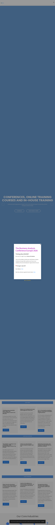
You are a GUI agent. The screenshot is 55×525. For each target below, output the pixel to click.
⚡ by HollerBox (27, 280)
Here (22, 269)
